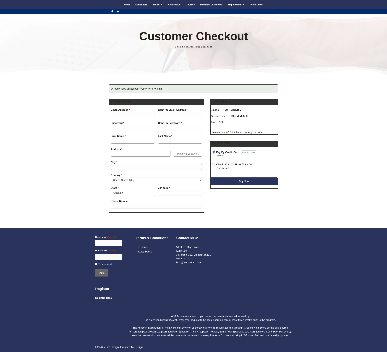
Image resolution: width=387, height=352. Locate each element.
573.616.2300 (183, 258)
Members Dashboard (211, 4)
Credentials (174, 4)
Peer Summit (256, 4)
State (115, 188)
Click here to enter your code (246, 132)
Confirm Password (170, 123)
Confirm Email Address (173, 109)
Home (127, 4)
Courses (190, 4)
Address (116, 149)
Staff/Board (141, 4)
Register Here (103, 297)
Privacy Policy (144, 251)
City (114, 162)
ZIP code (164, 188)
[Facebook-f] (112, 11)
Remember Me (105, 264)
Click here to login (151, 88)
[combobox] (156, 180)
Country (116, 175)
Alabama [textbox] (118, 192)
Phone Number (120, 201)
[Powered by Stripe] (248, 152)
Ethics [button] (156, 4)
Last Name (165, 136)
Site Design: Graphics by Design (124, 347)
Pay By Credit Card (227, 152)
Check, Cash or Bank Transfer (234, 164)
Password (117, 123)
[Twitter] (118, 11)
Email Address (120, 109)
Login (101, 273)
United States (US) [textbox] (123, 180)
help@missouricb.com (189, 262)
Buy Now (244, 181)
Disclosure (142, 247)
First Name (118, 136)
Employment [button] (234, 4)
